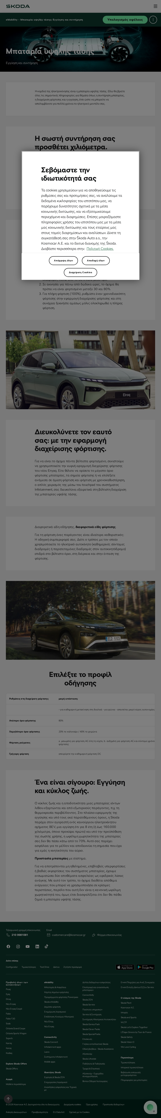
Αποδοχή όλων (95, 260)
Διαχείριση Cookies (80, 272)
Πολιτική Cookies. (100, 249)
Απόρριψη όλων (63, 260)
